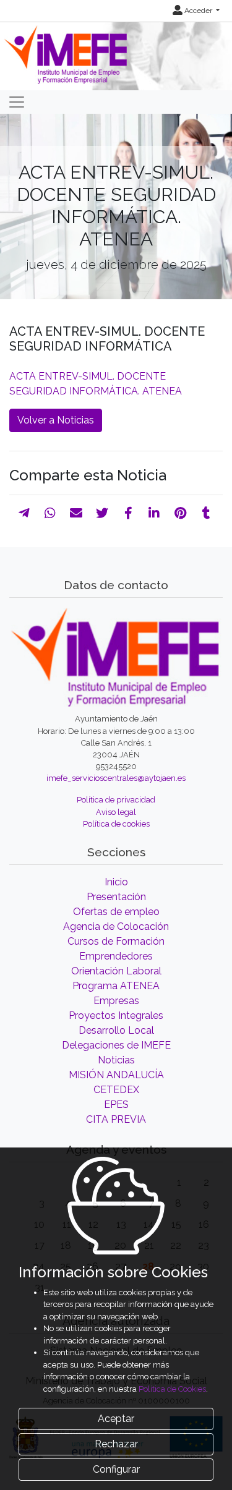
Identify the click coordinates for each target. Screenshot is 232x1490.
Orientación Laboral (116, 971)
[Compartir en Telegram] (24, 513)
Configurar (116, 1469)
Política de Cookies (172, 1389)
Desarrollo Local (116, 1030)
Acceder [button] (198, 10)
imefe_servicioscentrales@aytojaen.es (116, 778)
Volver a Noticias (55, 420)
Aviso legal (116, 812)
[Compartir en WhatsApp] (50, 513)
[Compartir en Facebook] (128, 513)
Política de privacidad (116, 799)
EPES (116, 1104)
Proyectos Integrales (116, 1015)
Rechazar (116, 1444)
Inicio (116, 882)
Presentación (116, 897)
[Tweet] (102, 513)
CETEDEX (116, 1090)
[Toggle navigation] (16, 102)
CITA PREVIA (116, 1119)
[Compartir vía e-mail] (76, 513)
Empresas (116, 1001)
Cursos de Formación (116, 941)
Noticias (116, 1060)
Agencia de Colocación (116, 926)
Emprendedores (116, 956)
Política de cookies (116, 823)
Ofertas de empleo (116, 911)
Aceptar (116, 1418)
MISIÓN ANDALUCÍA (116, 1075)
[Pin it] (180, 513)
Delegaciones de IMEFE (116, 1045)
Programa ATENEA (116, 986)
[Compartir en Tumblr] (206, 513)
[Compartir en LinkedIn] (154, 513)
